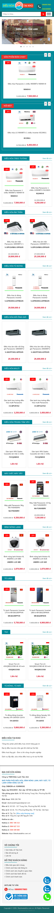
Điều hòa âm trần (13, 212)
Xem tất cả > (47, 159)
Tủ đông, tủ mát (12, 686)
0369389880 (46, 9)
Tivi (6, 632)
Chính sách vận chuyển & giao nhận (19, 871)
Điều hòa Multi (11, 368)
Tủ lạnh (8, 578)
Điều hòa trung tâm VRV (17, 422)
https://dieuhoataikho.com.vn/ (20, 833)
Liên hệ (8, 856)
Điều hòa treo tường (15, 159)
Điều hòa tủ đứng (13, 266)
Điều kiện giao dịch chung (15, 865)
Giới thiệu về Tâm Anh (14, 850)
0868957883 (46, 5)
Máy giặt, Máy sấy (13, 473)
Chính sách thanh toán (14, 877)
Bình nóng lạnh (12, 527)
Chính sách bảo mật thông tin (16, 868)
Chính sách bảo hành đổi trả (16, 874)
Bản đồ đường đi (12, 853)
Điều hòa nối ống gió (15, 317)
